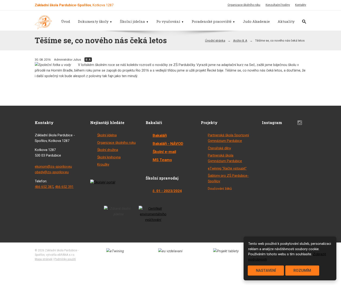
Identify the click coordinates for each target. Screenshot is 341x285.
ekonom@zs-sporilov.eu (53, 166)
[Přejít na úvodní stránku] (43, 22)
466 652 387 (44, 187)
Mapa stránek (43, 259)
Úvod (65, 21)
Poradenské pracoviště (212, 21)
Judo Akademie (256, 21)
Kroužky (103, 164)
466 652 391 (64, 187)
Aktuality (286, 21)
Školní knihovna (109, 157)
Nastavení (266, 270)
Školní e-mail (164, 151)
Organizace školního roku (244, 5)
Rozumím (302, 270)
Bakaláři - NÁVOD (168, 143)
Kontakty (300, 5)
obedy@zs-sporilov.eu (52, 172)
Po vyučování (168, 21)
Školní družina (107, 150)
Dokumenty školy (93, 21)
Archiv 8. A (240, 40)
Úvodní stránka (215, 40)
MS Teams (162, 159)
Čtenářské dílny (219, 148)
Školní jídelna (132, 21)
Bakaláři (160, 135)
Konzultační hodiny (278, 5)
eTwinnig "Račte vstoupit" (227, 168)
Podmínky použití (65, 259)
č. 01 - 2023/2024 (167, 191)
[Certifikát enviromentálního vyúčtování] (153, 214)
